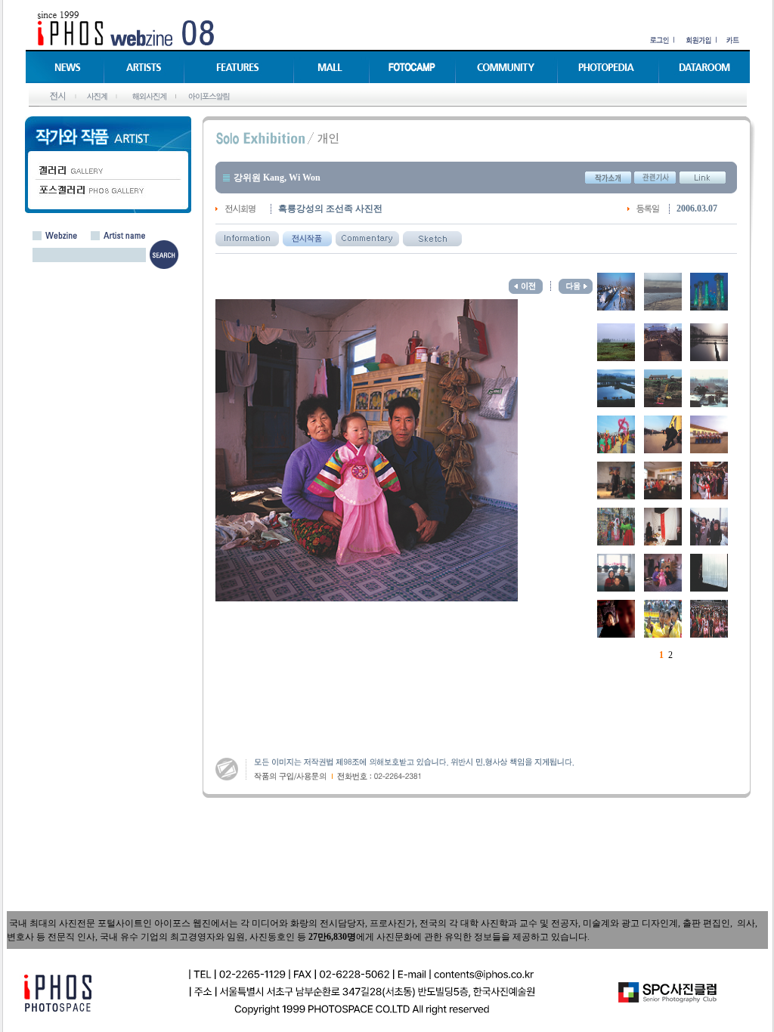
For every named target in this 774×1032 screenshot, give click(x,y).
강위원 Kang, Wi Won (277, 177)
